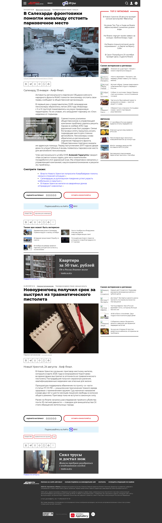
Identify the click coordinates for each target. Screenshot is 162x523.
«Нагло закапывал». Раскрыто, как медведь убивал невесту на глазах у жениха (124, 78)
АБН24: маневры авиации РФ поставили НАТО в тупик (121, 146)
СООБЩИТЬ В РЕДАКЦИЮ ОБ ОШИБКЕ (121, 482)
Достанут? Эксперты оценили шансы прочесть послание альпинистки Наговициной (124, 300)
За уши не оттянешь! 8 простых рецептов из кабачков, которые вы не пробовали (124, 331)
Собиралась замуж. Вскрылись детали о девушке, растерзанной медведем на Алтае (123, 323)
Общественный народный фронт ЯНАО (38, 78)
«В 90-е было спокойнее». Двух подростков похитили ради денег (123, 314)
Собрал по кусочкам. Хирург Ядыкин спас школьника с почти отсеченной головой (124, 94)
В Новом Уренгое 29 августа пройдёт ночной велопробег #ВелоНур (119, 18)
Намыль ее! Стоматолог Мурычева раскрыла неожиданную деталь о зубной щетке (123, 292)
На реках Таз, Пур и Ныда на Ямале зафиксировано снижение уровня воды (119, 27)
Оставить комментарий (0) (81, 195)
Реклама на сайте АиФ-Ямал (51, 482)
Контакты (102, 482)
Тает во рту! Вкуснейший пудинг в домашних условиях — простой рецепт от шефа (123, 102)
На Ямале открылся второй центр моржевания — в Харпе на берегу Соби (119, 46)
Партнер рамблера (61, 514)
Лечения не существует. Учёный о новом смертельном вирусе (123, 70)
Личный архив (46, 355)
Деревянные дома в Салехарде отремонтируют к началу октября (46, 231)
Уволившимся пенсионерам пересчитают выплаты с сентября (122, 154)
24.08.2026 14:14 (29, 286)
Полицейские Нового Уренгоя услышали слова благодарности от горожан (83, 240)
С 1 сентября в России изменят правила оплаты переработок (121, 123)
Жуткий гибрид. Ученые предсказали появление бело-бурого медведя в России (124, 86)
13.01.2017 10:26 (29, 10)
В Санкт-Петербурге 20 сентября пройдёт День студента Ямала (119, 56)
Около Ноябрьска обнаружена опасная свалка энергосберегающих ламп (82, 232)
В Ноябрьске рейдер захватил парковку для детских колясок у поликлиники (46, 247)
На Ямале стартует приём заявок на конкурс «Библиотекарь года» (119, 37)
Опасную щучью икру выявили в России (121, 131)
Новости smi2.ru (31, 279)
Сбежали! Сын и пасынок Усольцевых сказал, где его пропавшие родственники (124, 110)
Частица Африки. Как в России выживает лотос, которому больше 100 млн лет (124, 307)
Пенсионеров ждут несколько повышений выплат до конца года (122, 138)
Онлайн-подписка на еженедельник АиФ (80, 482)
